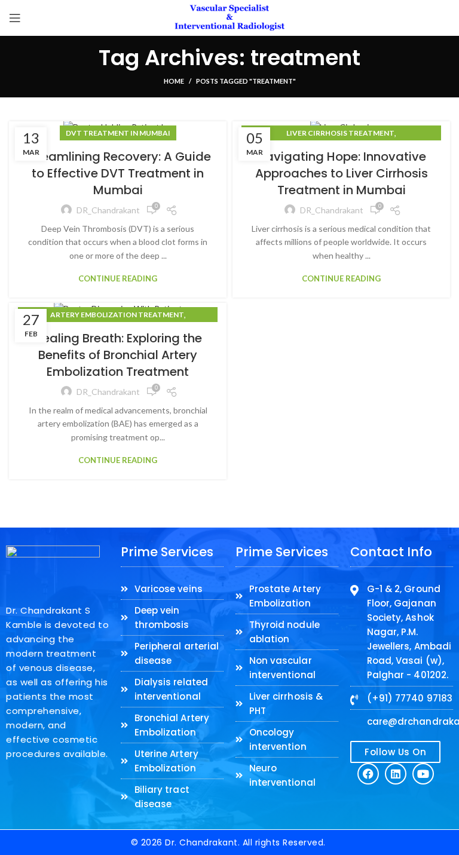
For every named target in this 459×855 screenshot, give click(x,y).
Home (174, 81)
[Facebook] (368, 773)
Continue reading (117, 279)
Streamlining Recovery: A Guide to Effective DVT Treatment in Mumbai (118, 173)
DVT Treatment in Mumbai (118, 132)
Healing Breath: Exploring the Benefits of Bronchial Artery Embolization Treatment (118, 355)
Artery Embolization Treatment (117, 314)
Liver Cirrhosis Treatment (340, 132)
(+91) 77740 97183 (410, 698)
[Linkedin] (395, 773)
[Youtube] (423, 773)
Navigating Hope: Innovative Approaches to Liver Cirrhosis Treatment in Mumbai (341, 173)
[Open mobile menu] (15, 18)
